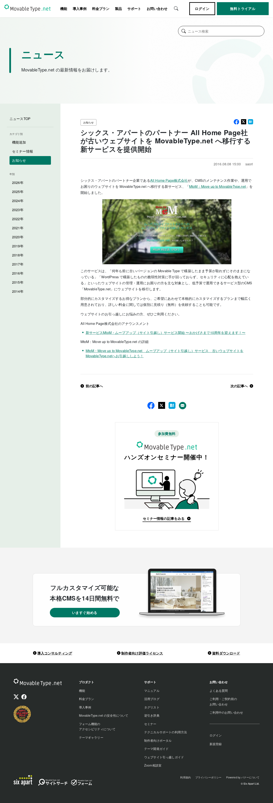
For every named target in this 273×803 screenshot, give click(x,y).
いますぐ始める (85, 612)
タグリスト (151, 707)
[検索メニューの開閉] (176, 8)
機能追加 (19, 142)
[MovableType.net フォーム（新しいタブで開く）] (81, 782)
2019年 (18, 245)
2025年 (18, 191)
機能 (82, 690)
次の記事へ (239, 385)
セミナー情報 (22, 151)
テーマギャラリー (91, 737)
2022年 (18, 218)
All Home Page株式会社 (169, 180)
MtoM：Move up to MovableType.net (217, 186)
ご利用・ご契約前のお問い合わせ (223, 701)
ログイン (202, 8)
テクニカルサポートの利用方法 (165, 732)
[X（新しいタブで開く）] (16, 697)
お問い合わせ (157, 8)
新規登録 (216, 744)
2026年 (18, 182)
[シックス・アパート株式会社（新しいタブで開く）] (23, 780)
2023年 (18, 209)
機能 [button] (63, 8)
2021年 (18, 227)
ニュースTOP (19, 118)
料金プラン (100, 8)
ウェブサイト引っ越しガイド (164, 757)
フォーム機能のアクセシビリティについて (97, 726)
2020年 (18, 236)
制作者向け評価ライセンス (142, 653)
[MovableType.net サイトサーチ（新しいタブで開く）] (53, 783)
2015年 (18, 282)
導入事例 (80, 8)
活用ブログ (151, 699)
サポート (134, 8)
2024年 (18, 200)
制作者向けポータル (158, 740)
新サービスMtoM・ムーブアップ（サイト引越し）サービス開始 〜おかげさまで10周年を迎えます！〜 (166, 332)
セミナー (150, 724)
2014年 (18, 291)
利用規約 (185, 777)
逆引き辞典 (151, 715)
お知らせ (19, 160)
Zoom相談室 (152, 765)
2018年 (18, 255)
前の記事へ (94, 385)
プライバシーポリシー (208, 777)
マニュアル (151, 690)
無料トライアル (243, 8)
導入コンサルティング (54, 653)
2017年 (18, 264)
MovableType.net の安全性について (103, 715)
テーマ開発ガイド (156, 748)
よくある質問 (219, 690)
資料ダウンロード (226, 653)
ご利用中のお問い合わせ (226, 712)
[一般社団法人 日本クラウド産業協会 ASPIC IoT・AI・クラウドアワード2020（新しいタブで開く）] (22, 714)
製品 (118, 8)
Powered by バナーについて (243, 777)
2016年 (18, 273)
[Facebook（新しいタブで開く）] (24, 697)
